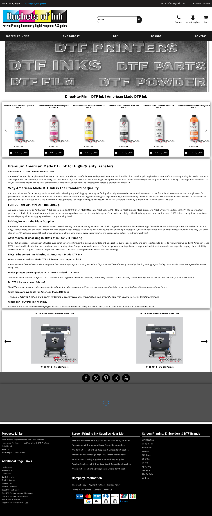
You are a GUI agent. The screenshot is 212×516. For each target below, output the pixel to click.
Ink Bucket (6, 474)
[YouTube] (126, 378)
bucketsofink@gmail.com (172, 3)
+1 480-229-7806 (201, 3)
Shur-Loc (146, 459)
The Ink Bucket (8, 480)
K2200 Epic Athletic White (13, 452)
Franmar (146, 451)
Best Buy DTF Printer (11, 499)
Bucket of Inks (8, 477)
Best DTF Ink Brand (10, 490)
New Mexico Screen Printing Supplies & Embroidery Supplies (101, 440)
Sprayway (146, 466)
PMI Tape (146, 455)
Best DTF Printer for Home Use (15, 503)
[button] (19, 36)
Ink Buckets (7, 467)
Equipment (147, 444)
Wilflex (145, 478)
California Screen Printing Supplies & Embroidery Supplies (100, 450)
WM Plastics (148, 440)
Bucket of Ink (8, 470)
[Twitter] (96, 378)
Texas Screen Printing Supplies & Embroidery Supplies (98, 445)
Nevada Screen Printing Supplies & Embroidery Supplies (99, 454)
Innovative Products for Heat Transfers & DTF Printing (25, 443)
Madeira (146, 470)
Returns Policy (79, 485)
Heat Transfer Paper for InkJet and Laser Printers (23, 440)
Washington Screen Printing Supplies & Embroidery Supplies (101, 464)
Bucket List (7, 483)
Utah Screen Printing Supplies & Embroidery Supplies (98, 459)
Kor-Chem (146, 447)
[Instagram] (116, 378)
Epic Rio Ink (7, 446)
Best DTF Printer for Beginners (15, 496)
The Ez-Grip (147, 474)
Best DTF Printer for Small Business (17, 493)
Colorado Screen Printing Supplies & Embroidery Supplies (100, 469)
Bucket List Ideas (9, 487)
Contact (97, 489)
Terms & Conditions (81, 489)
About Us (108, 489)
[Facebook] (86, 378)
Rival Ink (6, 449)
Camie (145, 463)
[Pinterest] (106, 378)
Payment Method (96, 485)
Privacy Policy (113, 485)
